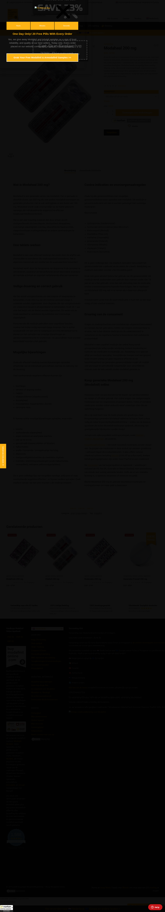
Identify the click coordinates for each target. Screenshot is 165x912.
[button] (6, 908)
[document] (82, 456)
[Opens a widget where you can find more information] (155, 907)
